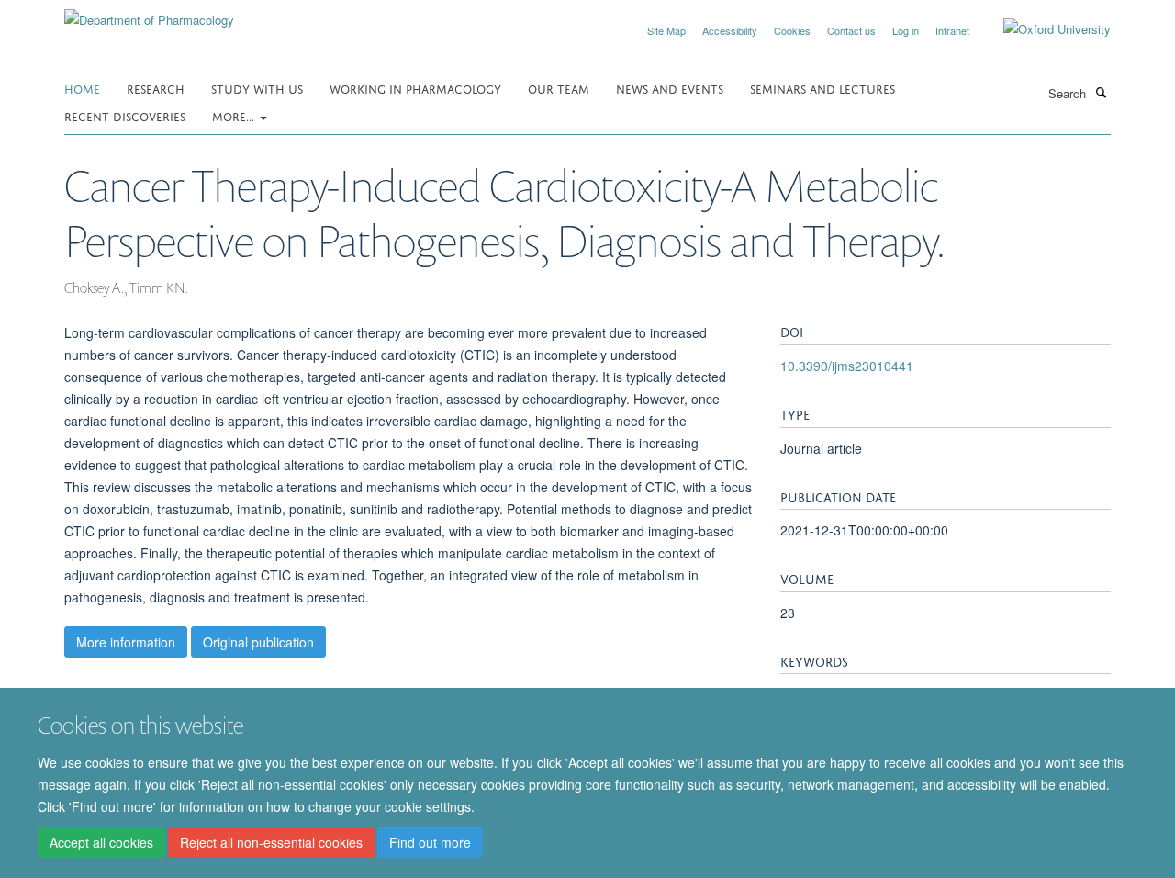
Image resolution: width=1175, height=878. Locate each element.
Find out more (430, 842)
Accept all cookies (101, 842)
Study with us (257, 87)
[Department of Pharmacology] (149, 13)
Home (82, 87)
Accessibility (729, 30)
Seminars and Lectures (822, 87)
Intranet (952, 30)
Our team (558, 87)
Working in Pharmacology (415, 87)
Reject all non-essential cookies (271, 842)
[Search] (1101, 92)
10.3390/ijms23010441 (846, 365)
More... (235, 115)
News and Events (669, 87)
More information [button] (125, 642)
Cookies (792, 30)
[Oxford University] (1043, 29)
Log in (905, 30)
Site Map (666, 30)
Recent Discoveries (124, 115)
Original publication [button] (258, 642)
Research (156, 87)
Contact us (851, 30)
